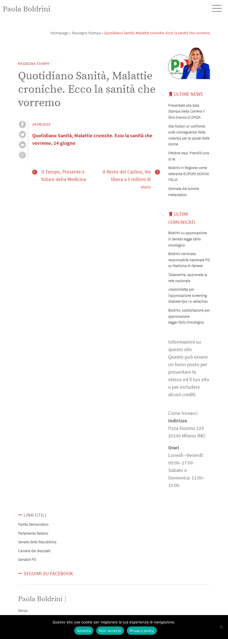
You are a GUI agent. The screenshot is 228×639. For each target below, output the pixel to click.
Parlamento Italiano (33, 533)
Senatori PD (27, 559)
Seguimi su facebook (48, 573)
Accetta (84, 630)
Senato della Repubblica (37, 541)
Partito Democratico (33, 524)
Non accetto (110, 630)
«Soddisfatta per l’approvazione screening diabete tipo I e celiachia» (188, 295)
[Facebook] (22, 125)
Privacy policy (142, 630)
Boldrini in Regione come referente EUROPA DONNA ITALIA (188, 173)
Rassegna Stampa (86, 32)
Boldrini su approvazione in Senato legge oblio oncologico (187, 238)
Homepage (59, 32)
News (23, 610)
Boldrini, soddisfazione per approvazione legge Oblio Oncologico (189, 316)
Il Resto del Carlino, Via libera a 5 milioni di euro (127, 179)
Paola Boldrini (26, 9)
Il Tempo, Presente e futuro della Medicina (63, 175)
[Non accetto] (221, 627)
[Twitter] (22, 135)
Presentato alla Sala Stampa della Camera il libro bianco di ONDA (186, 111)
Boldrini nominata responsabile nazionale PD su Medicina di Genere (189, 259)
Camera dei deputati (34, 550)
